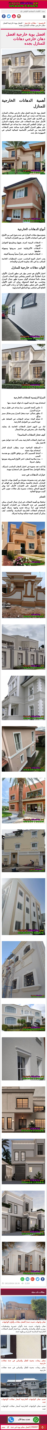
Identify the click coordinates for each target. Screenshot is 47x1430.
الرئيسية (42, 23)
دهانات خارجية (30, 23)
